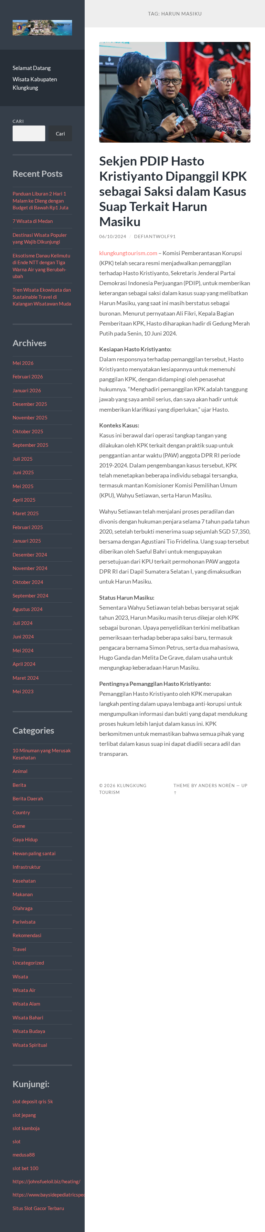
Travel (19, 949)
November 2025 (30, 417)
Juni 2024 (23, 636)
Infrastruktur (27, 867)
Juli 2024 (23, 623)
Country (21, 812)
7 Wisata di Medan (33, 221)
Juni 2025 (23, 472)
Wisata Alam (26, 1004)
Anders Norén (216, 785)
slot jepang (24, 1115)
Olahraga (23, 908)
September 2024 (30, 595)
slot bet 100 (25, 1168)
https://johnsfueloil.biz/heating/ (46, 1181)
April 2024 (24, 664)
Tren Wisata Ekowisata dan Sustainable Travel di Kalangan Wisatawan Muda (42, 296)
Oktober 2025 (28, 431)
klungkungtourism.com (128, 252)
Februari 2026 (28, 376)
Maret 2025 (26, 513)
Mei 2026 (23, 363)
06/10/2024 (112, 236)
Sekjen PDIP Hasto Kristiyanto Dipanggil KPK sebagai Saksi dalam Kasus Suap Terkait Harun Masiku (173, 191)
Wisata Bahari (28, 1017)
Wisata (20, 976)
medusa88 (24, 1154)
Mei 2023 (23, 691)
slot (17, 1141)
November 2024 (30, 568)
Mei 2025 (23, 486)
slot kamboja (26, 1128)
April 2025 (24, 500)
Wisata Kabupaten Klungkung (35, 83)
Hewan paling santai (34, 853)
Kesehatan (24, 881)
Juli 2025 (23, 459)
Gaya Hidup (25, 839)
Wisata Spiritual (30, 1045)
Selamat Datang (32, 68)
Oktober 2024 (28, 582)
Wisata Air (24, 990)
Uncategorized (28, 963)
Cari (18, 121)
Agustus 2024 (28, 609)
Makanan (23, 894)
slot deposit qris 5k (33, 1101)
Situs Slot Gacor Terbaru (38, 1208)
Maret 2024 (26, 678)
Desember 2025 (30, 404)
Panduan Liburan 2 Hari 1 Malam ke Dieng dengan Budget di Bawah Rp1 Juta (41, 200)
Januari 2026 (27, 390)
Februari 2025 (28, 527)
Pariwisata (24, 922)
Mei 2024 (23, 650)
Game (19, 826)
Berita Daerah (28, 798)
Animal (20, 771)
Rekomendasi (27, 935)
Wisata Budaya (29, 1031)
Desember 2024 (30, 554)
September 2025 (30, 445)
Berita (19, 785)
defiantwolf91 (155, 236)
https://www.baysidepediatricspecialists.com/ (61, 1194)
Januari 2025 (27, 541)
